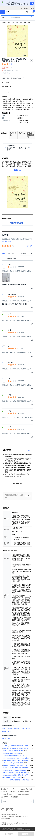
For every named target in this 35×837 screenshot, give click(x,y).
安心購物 (3, 794)
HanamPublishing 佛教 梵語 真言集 (12, 777)
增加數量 (3, 92)
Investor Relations (13, 788)
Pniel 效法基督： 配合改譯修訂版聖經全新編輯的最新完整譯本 (16, 768)
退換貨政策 (4, 791)
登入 (22, 8)
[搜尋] (32, 17)
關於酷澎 (3, 788)
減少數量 (13, 92)
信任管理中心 (13, 791)
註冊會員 (26, 8)
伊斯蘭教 (9, 728)
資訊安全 (11, 794)
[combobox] (26, 253)
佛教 (29, 22)
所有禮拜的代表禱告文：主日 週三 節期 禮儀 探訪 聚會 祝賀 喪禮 (16, 772)
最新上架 (10, 253)
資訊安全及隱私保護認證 (22, 794)
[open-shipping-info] (17, 78)
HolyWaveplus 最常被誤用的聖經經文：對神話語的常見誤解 (16, 746)
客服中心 (32, 8)
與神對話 (4, 738)
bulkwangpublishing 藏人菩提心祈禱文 (13, 763)
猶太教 (3, 728)
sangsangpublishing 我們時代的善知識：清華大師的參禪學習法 (16, 775)
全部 (3, 17)
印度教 (28, 728)
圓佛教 (22, 728)
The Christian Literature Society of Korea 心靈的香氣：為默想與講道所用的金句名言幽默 (16, 758)
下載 (32, 3)
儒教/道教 (16, 728)
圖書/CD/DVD (11, 22)
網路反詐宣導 (14, 796)
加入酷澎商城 (4, 796)
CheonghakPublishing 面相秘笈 (11, 753)
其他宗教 (4, 731)
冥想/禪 (10, 731)
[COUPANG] (7, 810)
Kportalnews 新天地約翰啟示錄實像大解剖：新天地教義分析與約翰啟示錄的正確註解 (16, 780)
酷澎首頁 (4, 22)
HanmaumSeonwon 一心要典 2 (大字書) (13, 755)
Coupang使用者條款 (26, 788)
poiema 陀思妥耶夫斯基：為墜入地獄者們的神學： (16, 765)
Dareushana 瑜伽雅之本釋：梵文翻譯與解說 (14, 770)
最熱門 (4, 253)
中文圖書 (19, 22)
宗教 (25, 22)
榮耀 (9, 738)
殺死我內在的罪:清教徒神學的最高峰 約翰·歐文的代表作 (16, 748)
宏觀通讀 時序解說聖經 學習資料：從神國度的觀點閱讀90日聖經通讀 (16, 760)
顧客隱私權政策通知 (25, 791)
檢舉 (28, 496)
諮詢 (29, 450)
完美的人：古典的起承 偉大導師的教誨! (13, 750)
